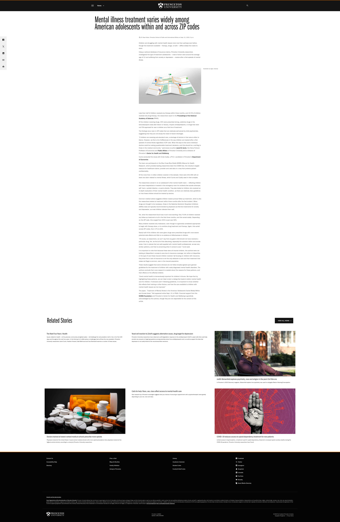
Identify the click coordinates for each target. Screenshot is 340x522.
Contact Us (49, 458)
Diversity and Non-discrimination (53, 497)
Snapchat (241, 469)
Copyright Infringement (280, 515)
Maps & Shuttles (115, 462)
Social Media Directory (244, 483)
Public (162, 151)
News (99, 5)
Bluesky (240, 479)
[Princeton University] (55, 514)
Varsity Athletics (114, 465)
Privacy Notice (290, 515)
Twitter (240, 462)
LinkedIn (240, 472)
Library (175, 458)
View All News (283, 321)
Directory (49, 465)
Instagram (241, 465)
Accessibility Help (51, 462)
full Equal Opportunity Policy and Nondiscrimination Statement (161, 503)
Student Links (177, 465)
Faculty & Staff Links (179, 469)
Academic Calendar (179, 462)
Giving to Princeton (115, 469)
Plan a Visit (113, 458)
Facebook (241, 458)
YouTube (240, 476)
